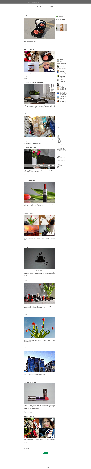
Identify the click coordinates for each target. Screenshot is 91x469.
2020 (57, 132)
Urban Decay (31, 412)
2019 (57, 133)
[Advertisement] (61, 46)
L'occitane (32, 143)
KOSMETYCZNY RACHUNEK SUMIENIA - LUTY (33, 281)
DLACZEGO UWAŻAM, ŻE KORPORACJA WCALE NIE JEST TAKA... (61, 161)
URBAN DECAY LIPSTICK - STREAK (30, 382)
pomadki (26, 412)
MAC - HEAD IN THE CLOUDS (29, 180)
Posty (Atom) (27, 448)
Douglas (28, 143)
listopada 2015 (59, 139)
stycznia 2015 (59, 165)
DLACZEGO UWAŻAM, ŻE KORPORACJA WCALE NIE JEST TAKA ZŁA (37, 349)
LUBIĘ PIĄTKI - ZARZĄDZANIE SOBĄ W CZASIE (33, 247)
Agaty (37, 307)
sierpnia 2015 (59, 142)
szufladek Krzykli (31, 307)
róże (29, 45)
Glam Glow (30, 143)
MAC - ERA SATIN (62, 87)
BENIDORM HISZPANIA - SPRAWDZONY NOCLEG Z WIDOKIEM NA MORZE (63, 66)
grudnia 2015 (59, 138)
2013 (57, 167)
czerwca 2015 (59, 144)
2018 (57, 134)
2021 (57, 131)
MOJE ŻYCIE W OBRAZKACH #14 (30, 416)
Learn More (59, 1)
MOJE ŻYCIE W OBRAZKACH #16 (30, 49)
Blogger (48, 467)
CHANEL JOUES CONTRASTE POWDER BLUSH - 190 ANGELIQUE (36, 16)
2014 (57, 166)
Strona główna (39, 447)
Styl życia (26, 78)
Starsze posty (52, 447)
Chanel (26, 45)
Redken (36, 143)
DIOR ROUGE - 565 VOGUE (63, 96)
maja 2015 (59, 145)
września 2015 (59, 141)
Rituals (37, 143)
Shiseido (39, 143)
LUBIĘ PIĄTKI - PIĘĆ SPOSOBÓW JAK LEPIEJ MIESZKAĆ (35, 82)
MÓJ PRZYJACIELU (62, 83)
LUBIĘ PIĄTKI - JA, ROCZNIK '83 (30, 147)
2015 (57, 137)
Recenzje (28, 45)
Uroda (31, 45)
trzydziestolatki (29, 176)
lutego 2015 (59, 164)
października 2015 (60, 140)
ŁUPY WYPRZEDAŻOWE (62, 70)
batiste (26, 143)
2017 (57, 135)
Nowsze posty (25, 447)
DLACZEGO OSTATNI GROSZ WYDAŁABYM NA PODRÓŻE (63, 92)
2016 (57, 136)
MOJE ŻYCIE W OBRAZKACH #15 (30, 213)
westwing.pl (40, 270)
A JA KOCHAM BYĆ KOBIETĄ (29, 315)
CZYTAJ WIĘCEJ (25, 76)
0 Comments (25, 44)
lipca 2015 (59, 143)
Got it (62, 1)
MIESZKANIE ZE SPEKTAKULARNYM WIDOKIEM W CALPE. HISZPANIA (62, 60)
